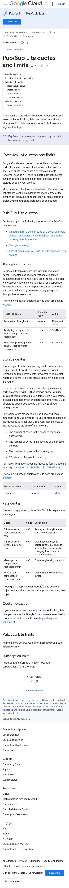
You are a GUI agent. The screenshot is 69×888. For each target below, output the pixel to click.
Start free (11, 21)
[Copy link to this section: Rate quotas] (24, 504)
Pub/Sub (15, 13)
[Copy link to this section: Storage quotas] (29, 360)
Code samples (10, 804)
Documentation (19, 32)
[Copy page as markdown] (42, 65)
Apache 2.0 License (29, 706)
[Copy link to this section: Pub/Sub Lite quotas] (41, 213)
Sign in (61, 4)
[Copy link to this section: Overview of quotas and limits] (58, 155)
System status (10, 779)
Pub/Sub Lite (35, 13)
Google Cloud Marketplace (16, 745)
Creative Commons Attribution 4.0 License (25, 703)
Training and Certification (15, 814)
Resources (28, 36)
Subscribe (54, 872)
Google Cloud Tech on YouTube (18, 849)
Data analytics (37, 32)
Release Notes (10, 774)
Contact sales (9, 750)
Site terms (35, 861)
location (7, 304)
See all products (11, 734)
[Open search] (46, 4)
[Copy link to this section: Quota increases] (30, 604)
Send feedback (15, 49)
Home (5, 32)
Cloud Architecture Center (16, 809)
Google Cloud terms (53, 861)
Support (7, 769)
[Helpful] (22, 42)
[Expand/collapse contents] (20, 74)
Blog (5, 828)
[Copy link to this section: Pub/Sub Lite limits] (37, 635)
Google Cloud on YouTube (16, 844)
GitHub (6, 794)
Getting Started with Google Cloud (20, 799)
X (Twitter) (8, 839)
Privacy (23, 861)
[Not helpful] (27, 42)
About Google (9, 861)
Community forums (12, 764)
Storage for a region (20, 245)
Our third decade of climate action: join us (25, 866)
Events (6, 833)
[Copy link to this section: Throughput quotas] (34, 264)
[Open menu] (5, 4)
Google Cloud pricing (13, 740)
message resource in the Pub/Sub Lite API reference (32, 467)
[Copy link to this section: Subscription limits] (32, 656)
